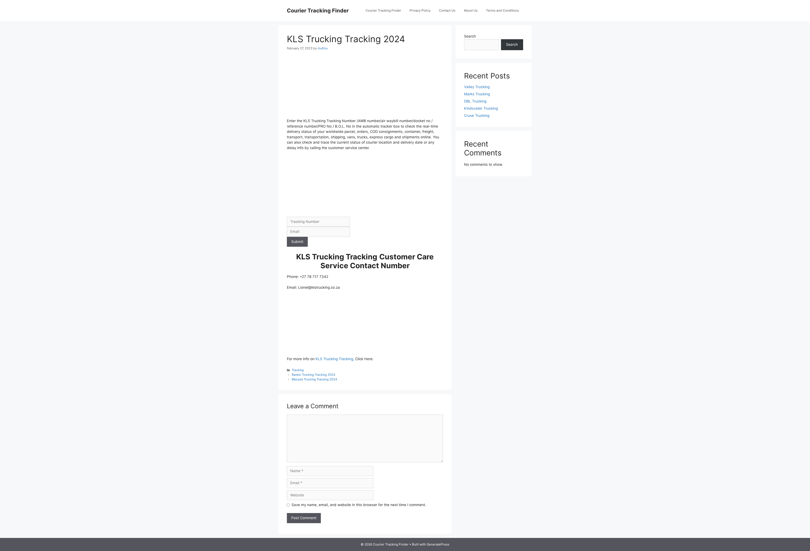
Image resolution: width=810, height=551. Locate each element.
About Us (471, 10)
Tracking (298, 370)
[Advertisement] (365, 87)
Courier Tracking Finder (318, 10)
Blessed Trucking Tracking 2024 (314, 379)
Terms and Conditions (502, 10)
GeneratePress (438, 544)
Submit (297, 242)
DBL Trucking (475, 101)
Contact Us (447, 10)
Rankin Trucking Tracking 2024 (313, 374)
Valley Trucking (477, 87)
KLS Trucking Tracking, (335, 359)
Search (470, 36)
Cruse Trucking (476, 115)
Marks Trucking (477, 94)
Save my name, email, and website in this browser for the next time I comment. (359, 505)
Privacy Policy (420, 10)
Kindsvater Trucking (481, 108)
